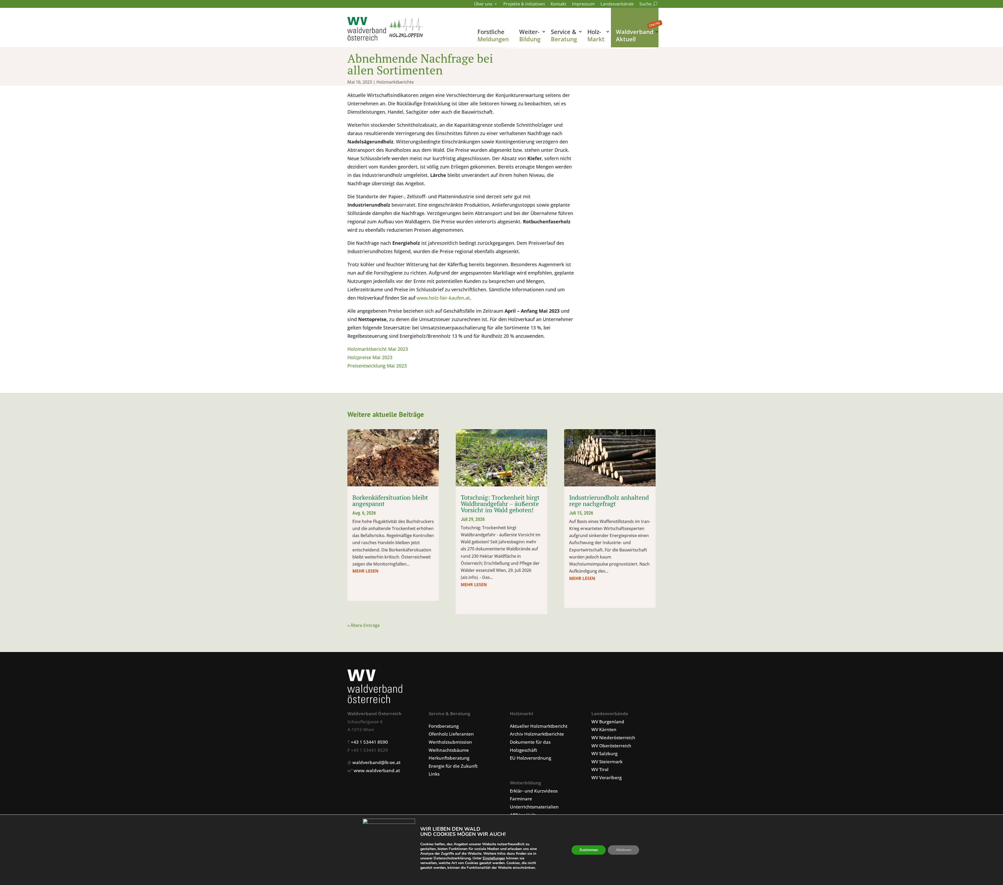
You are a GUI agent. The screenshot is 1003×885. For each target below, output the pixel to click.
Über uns (483, 4)
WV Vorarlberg (606, 778)
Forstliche (493, 35)
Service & (564, 35)
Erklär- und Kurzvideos (534, 791)
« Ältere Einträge (363, 625)
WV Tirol (600, 769)
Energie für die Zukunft (453, 766)
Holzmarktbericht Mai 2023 (377, 349)
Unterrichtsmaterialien (534, 807)
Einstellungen (494, 858)
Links (434, 774)
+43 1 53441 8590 (369, 742)
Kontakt (558, 4)
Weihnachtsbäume (449, 750)
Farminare (521, 799)
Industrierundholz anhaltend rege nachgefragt (609, 500)
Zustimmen (588, 849)
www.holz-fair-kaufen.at (443, 298)
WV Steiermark (606, 762)
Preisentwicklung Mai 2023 (377, 366)
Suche (647, 4)
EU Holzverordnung (530, 758)
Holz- (595, 35)
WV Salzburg (604, 753)
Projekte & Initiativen (524, 4)
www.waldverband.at (377, 770)
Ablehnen (623, 849)
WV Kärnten (603, 729)
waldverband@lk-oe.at (376, 762)
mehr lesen (365, 571)
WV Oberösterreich (611, 746)
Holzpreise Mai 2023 (369, 357)
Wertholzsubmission (450, 742)
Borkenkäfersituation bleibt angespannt (390, 500)
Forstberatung (444, 726)
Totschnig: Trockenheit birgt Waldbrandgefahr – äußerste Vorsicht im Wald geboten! (500, 503)
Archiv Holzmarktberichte (537, 734)
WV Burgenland (607, 722)
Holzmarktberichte (395, 82)
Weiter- (529, 35)
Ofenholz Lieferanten (451, 734)
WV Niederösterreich (613, 738)
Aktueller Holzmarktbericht (538, 726)
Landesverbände (617, 4)
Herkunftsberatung (449, 758)
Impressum (583, 4)
